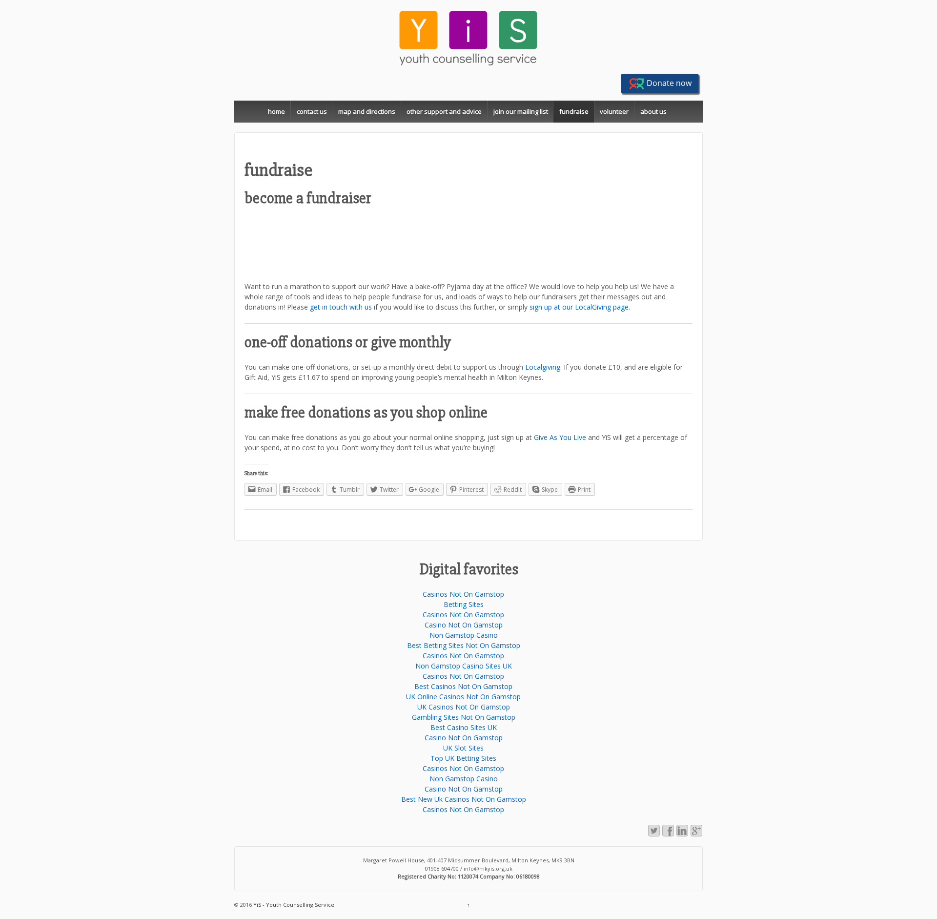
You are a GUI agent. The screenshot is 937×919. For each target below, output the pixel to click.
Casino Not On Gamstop (464, 624)
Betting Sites (464, 604)
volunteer (614, 111)
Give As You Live (560, 437)
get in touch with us (341, 307)
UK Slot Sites (463, 747)
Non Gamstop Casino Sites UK (463, 665)
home (276, 111)
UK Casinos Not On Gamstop (463, 706)
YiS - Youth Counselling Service (293, 904)
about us (653, 111)
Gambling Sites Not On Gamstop (463, 717)
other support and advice (444, 111)
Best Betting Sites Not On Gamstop (463, 645)
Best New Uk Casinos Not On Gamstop (463, 799)
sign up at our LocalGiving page (579, 307)
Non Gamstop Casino (463, 635)
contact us (312, 111)
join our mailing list (520, 111)
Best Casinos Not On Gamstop (463, 686)
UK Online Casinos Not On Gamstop (463, 696)
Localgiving (542, 367)
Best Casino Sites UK (463, 727)
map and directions (366, 111)
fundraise (574, 111)
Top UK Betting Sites (463, 758)
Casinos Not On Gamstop (463, 594)
